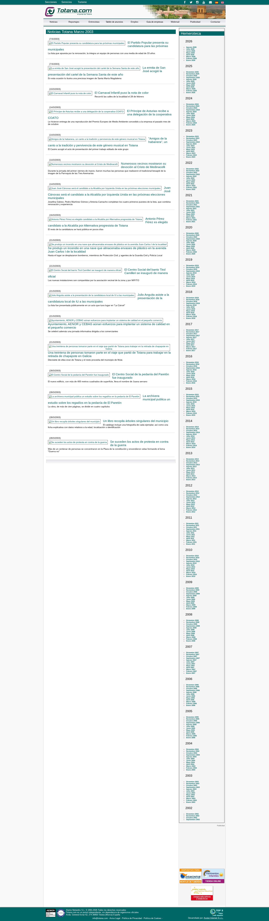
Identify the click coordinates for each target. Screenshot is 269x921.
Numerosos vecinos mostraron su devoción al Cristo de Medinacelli (143, 165)
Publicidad (195, 22)
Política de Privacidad (132, 918)
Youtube (204, 2)
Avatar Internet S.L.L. (213, 918)
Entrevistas (94, 22)
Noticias (53, 22)
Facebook (185, 2)
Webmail (175, 22)
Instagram (197, 2)
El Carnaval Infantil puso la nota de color (122, 92)
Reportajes (73, 22)
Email (210, 2)
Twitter (191, 2)
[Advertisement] (201, 846)
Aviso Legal (115, 918)
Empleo (134, 22)
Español (216, 2)
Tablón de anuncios (114, 22)
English (222, 2)
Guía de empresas (154, 22)
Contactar (215, 22)
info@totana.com (100, 918)
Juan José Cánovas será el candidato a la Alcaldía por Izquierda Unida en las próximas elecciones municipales (109, 193)
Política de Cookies (152, 918)
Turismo (82, 2)
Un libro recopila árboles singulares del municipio (135, 421)
